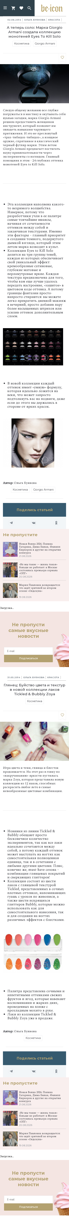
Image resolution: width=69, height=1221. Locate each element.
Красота (54, 20)
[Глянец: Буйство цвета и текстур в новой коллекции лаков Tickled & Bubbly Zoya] (62, 715)
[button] (5, 8)
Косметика (21, 43)
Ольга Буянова (34, 20)
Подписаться (28, 658)
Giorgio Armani (45, 43)
